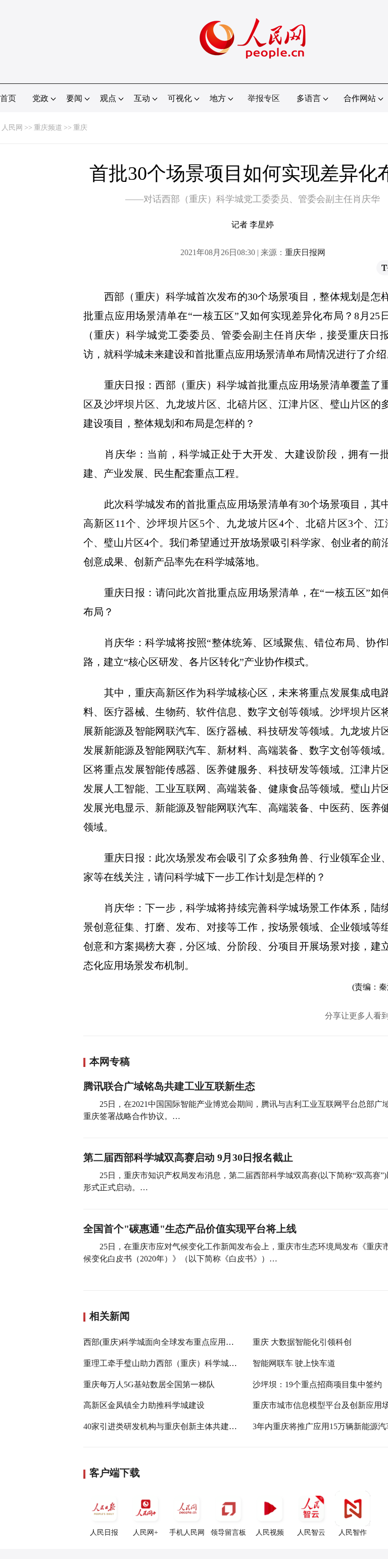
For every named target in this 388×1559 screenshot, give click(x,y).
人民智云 (311, 1532)
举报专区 (264, 98)
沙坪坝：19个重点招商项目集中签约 (317, 1384)
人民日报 (104, 1532)
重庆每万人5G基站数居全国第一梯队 (149, 1384)
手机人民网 (187, 1532)
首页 (8, 98)
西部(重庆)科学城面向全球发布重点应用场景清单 (170, 1342)
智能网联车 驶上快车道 (294, 1363)
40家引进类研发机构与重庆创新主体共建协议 (164, 1426)
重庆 (80, 127)
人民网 (12, 127)
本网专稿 (109, 1061)
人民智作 (352, 1532)
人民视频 (270, 1532)
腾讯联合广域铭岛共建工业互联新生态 (169, 1086)
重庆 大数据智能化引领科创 (302, 1342)
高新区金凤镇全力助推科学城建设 (144, 1405)
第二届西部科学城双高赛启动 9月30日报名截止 (188, 1157)
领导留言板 (228, 1532)
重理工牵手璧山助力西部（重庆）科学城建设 (164, 1363)
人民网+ (145, 1532)
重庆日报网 (305, 252)
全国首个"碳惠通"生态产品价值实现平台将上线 (190, 1228)
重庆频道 (48, 127)
